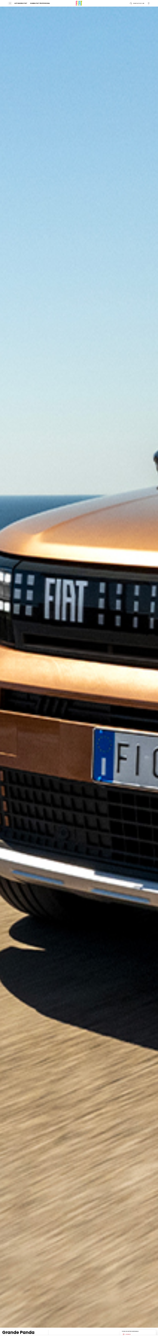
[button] (136, 3)
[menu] (10, 3)
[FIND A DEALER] (148, 3)
